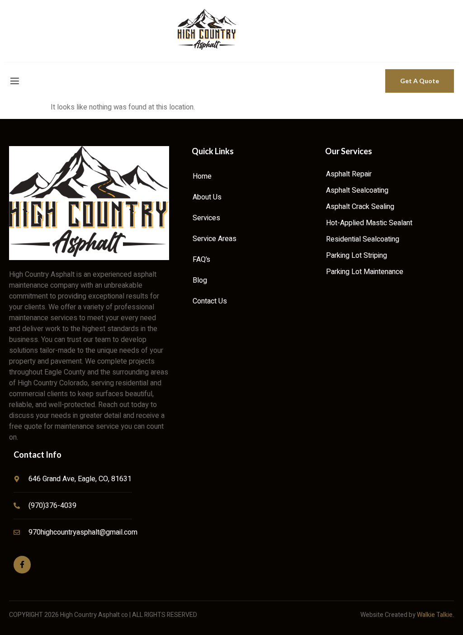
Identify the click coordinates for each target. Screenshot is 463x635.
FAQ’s (201, 259)
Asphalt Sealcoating (357, 190)
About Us (207, 197)
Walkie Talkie (435, 615)
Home (202, 176)
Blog (200, 280)
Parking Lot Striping (356, 255)
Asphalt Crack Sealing (360, 206)
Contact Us (210, 301)
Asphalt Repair (349, 174)
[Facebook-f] (22, 564)
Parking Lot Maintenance (364, 271)
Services (206, 218)
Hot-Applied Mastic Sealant (369, 223)
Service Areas (214, 238)
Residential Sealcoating (362, 239)
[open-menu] (14, 81)
